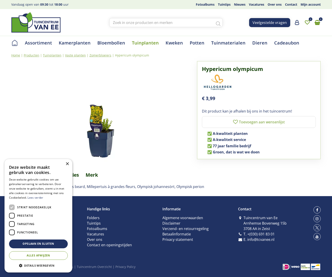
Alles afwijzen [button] (38, 255)
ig (317, 218)
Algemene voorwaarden (182, 217)
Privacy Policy (125, 267)
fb (317, 210)
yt (317, 236)
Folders (93, 217)
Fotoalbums (97, 228)
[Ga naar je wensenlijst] (307, 22)
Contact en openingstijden (109, 244)
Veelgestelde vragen (270, 22)
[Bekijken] (317, 22)
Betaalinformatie (176, 234)
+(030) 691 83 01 (261, 234)
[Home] (14, 43)
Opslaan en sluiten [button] (38, 244)
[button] (38, 265)
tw (317, 227)
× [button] (67, 164)
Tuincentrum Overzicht (94, 267)
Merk (92, 175)
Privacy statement (177, 239)
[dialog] (38, 215)
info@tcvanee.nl (260, 239)
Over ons (94, 239)
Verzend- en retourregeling (185, 228)
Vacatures (95, 234)
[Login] (297, 24)
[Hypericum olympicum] (100, 112)
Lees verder (35, 198)
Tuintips (94, 223)
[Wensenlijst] (307, 22)
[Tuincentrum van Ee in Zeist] (36, 22)
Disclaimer (171, 223)
